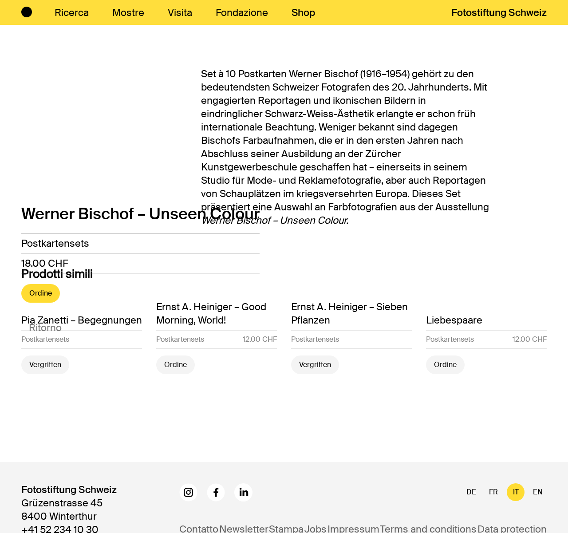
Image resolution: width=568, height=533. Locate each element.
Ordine (40, 293)
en (538, 492)
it (516, 492)
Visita (180, 12)
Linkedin (243, 492)
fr (493, 492)
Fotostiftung (499, 12)
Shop (303, 12)
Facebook (216, 492)
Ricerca (72, 12)
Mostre (128, 12)
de (471, 492)
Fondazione (242, 12)
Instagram (188, 492)
